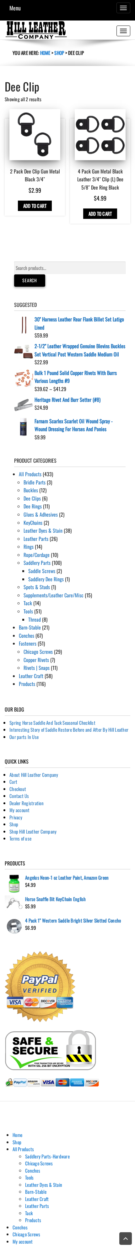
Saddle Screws (41, 571)
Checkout (17, 788)
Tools (28, 611)
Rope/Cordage (37, 555)
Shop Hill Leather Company (33, 831)
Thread (34, 619)
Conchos (26, 635)
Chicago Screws (38, 651)
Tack (28, 603)
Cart (13, 781)
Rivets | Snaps (37, 667)
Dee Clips (32, 498)
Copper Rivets (36, 660)
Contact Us (19, 795)
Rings (29, 546)
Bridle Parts (35, 482)
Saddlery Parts (37, 562)
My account (19, 809)
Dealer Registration (26, 803)
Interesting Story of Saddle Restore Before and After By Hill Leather (68, 729)
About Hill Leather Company (33, 774)
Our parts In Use (24, 736)
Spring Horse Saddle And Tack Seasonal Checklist (52, 722)
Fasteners (27, 643)
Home (45, 52)
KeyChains (33, 522)
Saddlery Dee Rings (46, 579)
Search (29, 280)
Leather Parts (36, 538)
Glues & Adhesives (41, 514)
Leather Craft (31, 676)
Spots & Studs (37, 587)
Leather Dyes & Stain (43, 530)
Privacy (15, 817)
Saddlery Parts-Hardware (47, 1156)
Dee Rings (33, 506)
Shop (59, 52)
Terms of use (20, 838)
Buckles (31, 490)
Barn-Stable (30, 627)
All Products (30, 474)
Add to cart (35, 205)
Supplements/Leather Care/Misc (54, 595)
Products (27, 684)
